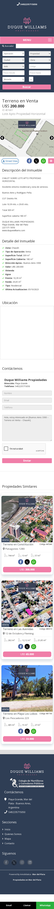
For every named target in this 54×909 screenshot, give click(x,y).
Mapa (7, 838)
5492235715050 (28, 4)
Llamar (27, 905)
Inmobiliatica (25, 874)
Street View (11, 161)
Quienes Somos (12, 834)
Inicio (7, 829)
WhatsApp (45, 905)
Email (9, 905)
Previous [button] (2, 138)
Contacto (9, 843)
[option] (27, 138)
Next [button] (51, 138)
